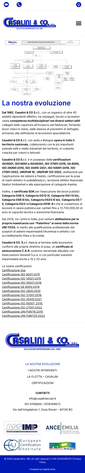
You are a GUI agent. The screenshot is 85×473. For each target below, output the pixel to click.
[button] (78, 23)
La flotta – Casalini (42, 376)
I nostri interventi (42, 370)
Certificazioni (43, 383)
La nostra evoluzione (42, 364)
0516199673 (52, 404)
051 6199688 (33, 404)
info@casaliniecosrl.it (42, 398)
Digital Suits (49, 469)
